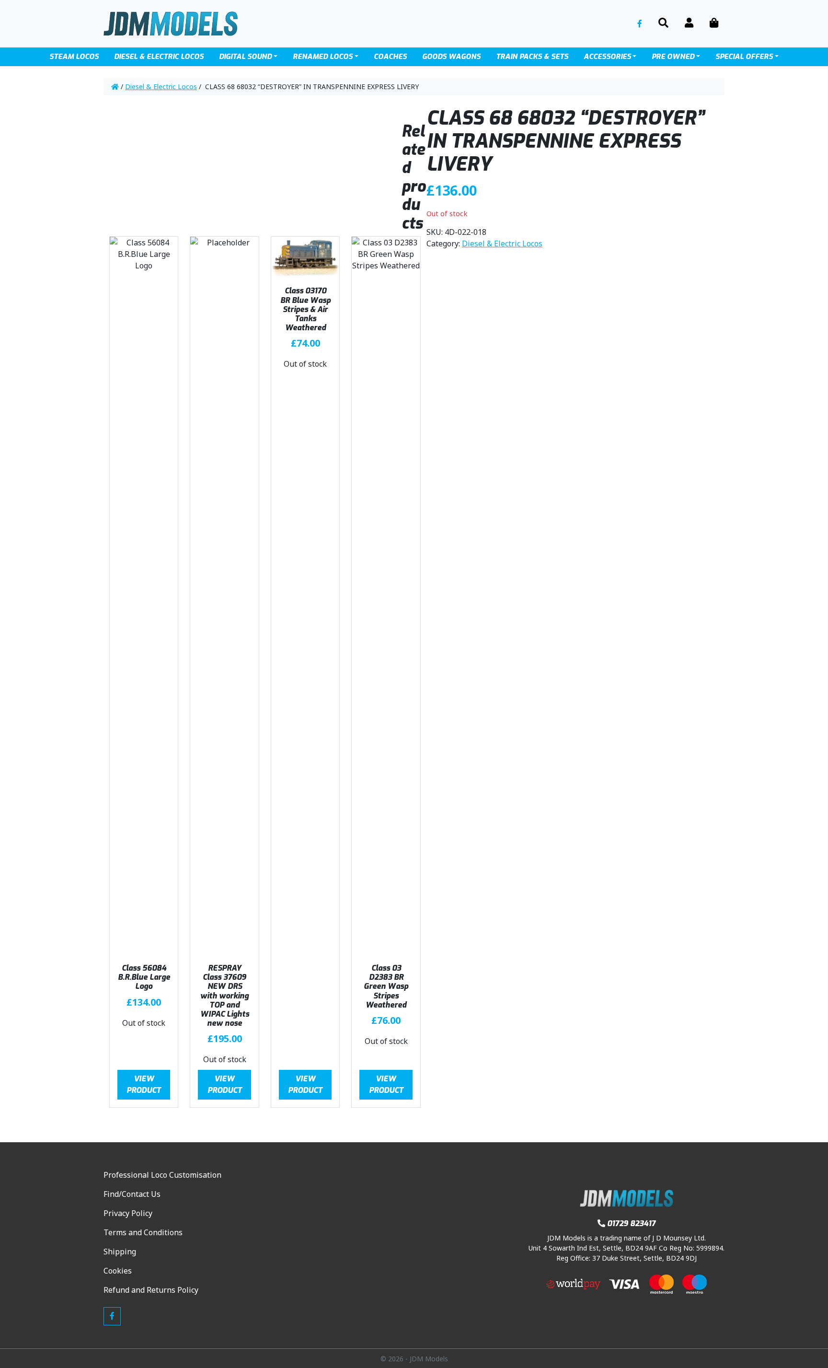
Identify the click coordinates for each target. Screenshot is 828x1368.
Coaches (390, 56)
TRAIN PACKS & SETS (532, 56)
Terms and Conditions (143, 1232)
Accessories (607, 56)
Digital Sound (245, 56)
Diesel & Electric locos (159, 56)
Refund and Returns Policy (151, 1290)
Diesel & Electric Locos (161, 86)
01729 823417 (631, 1223)
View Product (143, 1084)
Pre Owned (673, 56)
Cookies (118, 1270)
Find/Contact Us (132, 1194)
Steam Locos (74, 56)
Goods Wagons (451, 56)
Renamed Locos (323, 56)
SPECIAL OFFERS (744, 56)
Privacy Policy (128, 1213)
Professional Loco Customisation (162, 1175)
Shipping (120, 1251)
